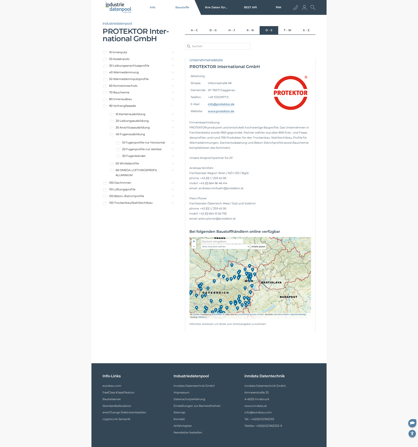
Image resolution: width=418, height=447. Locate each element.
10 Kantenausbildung (130, 114)
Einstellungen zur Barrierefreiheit (197, 405)
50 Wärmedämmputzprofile (129, 79)
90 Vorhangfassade (122, 105)
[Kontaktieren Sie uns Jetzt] (295, 7)
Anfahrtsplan (183, 425)
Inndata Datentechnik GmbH (194, 385)
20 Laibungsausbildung (132, 120)
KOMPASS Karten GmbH (251, 314)
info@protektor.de (221, 104)
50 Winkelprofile (127, 163)
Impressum (181, 392)
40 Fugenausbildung (130, 134)
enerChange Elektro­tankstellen (124, 412)
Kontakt (179, 419)
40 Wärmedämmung (124, 72)
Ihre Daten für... (216, 7)
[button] (219, 275)
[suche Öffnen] (312, 10)
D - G (213, 30)
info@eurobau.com (258, 412)
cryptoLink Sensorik (116, 419)
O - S (268, 30)
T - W (287, 30)
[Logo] (119, 7)
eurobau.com (112, 385)
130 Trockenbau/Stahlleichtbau (131, 202)
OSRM (201, 317)
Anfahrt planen (258, 246)
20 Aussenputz (119, 59)
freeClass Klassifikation (119, 392)
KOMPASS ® (218, 314)
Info (152, 7)
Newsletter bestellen (188, 432)
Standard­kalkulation (117, 405)
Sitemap (179, 412)
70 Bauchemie (119, 92)
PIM (278, 7)
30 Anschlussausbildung (133, 127)
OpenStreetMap (298, 314)
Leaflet (195, 314)
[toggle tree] (138, 109)
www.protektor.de (221, 111)
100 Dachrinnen (120, 182)
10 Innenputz (118, 52)
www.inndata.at (255, 405)
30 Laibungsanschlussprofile (129, 65)
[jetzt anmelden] (304, 7)
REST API (250, 7)
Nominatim (283, 314)
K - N (250, 30)
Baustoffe (182, 7)
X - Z (306, 30)
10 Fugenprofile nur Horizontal (143, 142)
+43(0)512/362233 (262, 419)
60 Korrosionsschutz (123, 85)
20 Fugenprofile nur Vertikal (141, 149)
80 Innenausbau (120, 99)
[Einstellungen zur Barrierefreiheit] (412, 433)
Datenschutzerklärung (189, 399)
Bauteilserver (112, 399)
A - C (194, 30)
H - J (231, 30)
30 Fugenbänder (134, 156)
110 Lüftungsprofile (122, 189)
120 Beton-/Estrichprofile (126, 196)
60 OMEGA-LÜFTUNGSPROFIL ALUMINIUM (136, 172)
